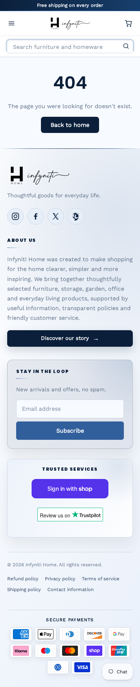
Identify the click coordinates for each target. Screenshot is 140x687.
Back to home (70, 124)
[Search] (126, 46)
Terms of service (101, 578)
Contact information (70, 589)
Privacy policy (60, 578)
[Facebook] (35, 216)
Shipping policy (24, 589)
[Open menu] (11, 23)
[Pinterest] (75, 216)
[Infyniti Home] (70, 23)
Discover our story (70, 338)
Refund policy (22, 578)
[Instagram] (15, 216)
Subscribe (70, 430)
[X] (55, 216)
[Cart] (128, 23)
